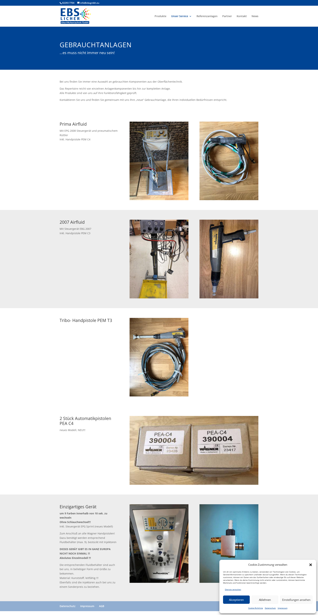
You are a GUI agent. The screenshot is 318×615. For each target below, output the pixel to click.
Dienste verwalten (233, 589)
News (255, 16)
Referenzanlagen (207, 16)
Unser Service (179, 16)
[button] (310, 565)
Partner (227, 16)
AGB (101, 606)
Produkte (160, 16)
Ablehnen (265, 600)
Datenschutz (270, 608)
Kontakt (242, 16)
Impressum (282, 608)
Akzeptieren (236, 600)
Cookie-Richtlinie (255, 608)
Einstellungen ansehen (296, 600)
